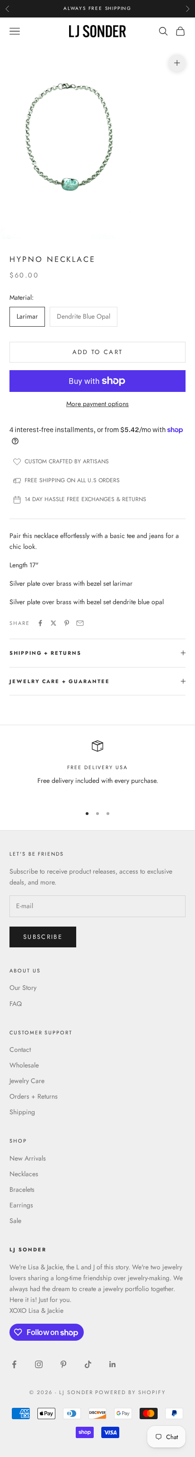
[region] (97, 769)
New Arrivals (27, 1158)
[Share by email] (80, 623)
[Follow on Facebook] (14, 1364)
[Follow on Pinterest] (63, 1364)
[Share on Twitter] (53, 623)
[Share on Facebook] (40, 623)
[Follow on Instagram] (39, 1364)
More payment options (97, 403)
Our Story (22, 987)
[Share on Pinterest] (67, 623)
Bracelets (22, 1189)
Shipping (22, 1112)
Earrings (21, 1205)
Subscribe (42, 936)
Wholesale (24, 1065)
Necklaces (23, 1174)
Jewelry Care (26, 1080)
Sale (15, 1220)
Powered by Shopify (130, 1392)
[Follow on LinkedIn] (112, 1364)
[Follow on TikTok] (88, 1364)
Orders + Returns (33, 1096)
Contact (20, 1049)
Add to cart (97, 351)
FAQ (15, 1003)
